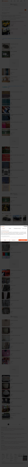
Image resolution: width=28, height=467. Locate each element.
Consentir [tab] (3, 228)
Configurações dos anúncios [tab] (17, 228)
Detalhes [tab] (10, 228)
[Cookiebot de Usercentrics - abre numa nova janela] (24, 226)
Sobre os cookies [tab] (24, 228)
